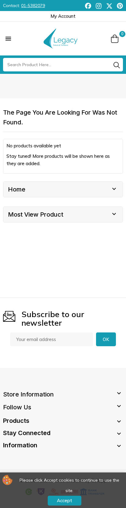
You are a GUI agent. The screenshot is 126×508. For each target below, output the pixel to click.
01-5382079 (33, 5)
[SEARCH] (116, 65)
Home (16, 189)
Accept (64, 500)
